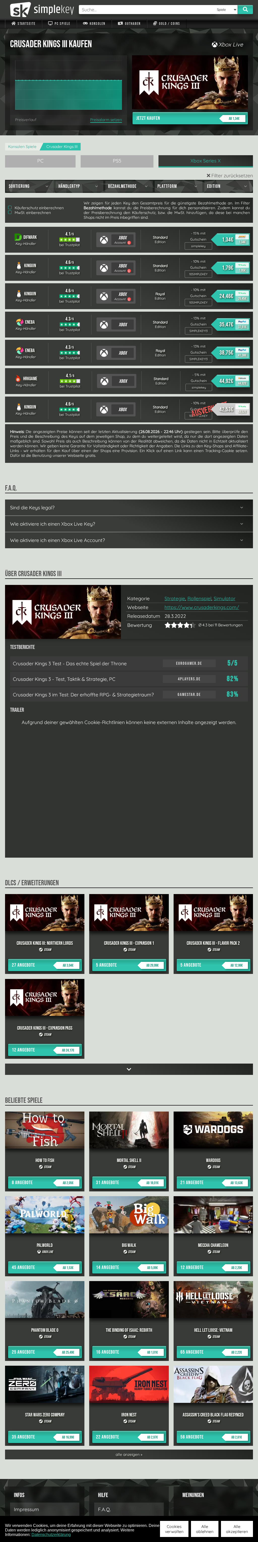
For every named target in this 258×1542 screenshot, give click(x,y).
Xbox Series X (205, 161)
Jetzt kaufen (187, 118)
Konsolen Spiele (22, 146)
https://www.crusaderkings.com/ (202, 607)
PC (40, 161)
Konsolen (97, 23)
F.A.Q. (104, 1509)
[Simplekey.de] (39, 9)
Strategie (175, 598)
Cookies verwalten (174, 1529)
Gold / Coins (169, 23)
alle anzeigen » (129, 1454)
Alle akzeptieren (237, 1529)
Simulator (224, 598)
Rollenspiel (199, 598)
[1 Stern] (168, 625)
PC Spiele (62, 23)
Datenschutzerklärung (51, 1534)
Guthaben (132, 23)
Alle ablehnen (204, 1529)
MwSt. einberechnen (32, 212)
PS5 (117, 161)
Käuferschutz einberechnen (39, 207)
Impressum (26, 1509)
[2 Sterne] (171, 625)
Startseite (26, 23)
